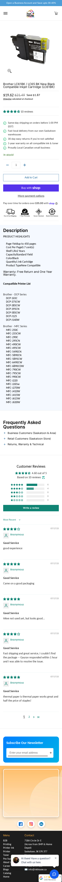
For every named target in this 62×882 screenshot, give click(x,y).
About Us (7, 862)
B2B (5, 840)
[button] (56, 13)
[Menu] (5, 13)
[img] (11, 529)
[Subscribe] (50, 753)
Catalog (7, 873)
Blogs (6, 869)
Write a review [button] (31, 508)
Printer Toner (6, 853)
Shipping (7, 99)
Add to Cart (31, 177)
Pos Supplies (9, 859)
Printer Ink (8, 848)
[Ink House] (30, 13)
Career (6, 866)
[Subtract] (7, 165)
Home (6, 877)
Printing (7, 844)
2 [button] (29, 717)
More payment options (31, 196)
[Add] (24, 165)
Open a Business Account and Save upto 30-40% (31, 3)
